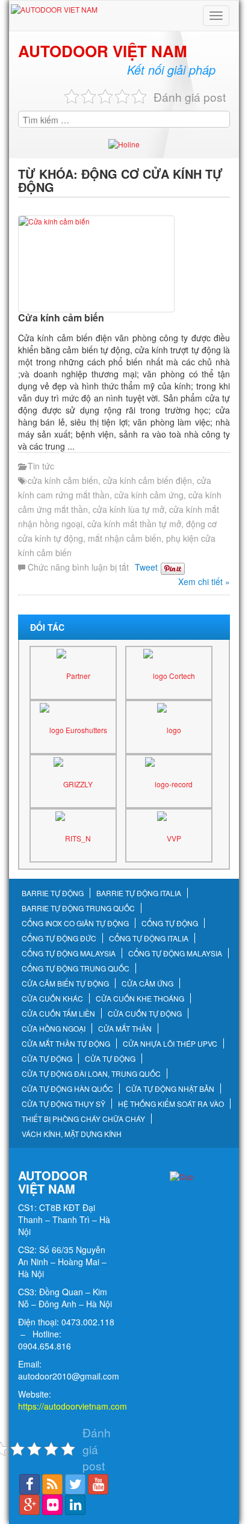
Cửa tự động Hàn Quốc (67, 1089)
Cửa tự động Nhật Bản (170, 1089)
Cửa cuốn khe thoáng (140, 998)
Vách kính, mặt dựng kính (72, 1134)
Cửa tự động (47, 1059)
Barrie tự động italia (138, 893)
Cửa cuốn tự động (145, 1013)
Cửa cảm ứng (147, 983)
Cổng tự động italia (148, 938)
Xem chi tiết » (204, 581)
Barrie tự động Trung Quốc (78, 908)
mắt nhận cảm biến (124, 538)
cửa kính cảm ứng (149, 495)
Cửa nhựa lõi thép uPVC (170, 1044)
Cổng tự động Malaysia (69, 953)
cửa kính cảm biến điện (147, 480)
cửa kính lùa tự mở (128, 509)
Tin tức (41, 466)
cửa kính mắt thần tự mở (134, 524)
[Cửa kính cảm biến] (124, 263)
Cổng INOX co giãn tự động (75, 923)
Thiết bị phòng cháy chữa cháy (83, 1119)
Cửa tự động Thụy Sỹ (63, 1104)
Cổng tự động (169, 923)
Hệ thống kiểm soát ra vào (171, 1104)
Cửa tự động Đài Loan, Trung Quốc (91, 1074)
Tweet (146, 567)
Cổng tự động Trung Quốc (75, 968)
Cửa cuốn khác (52, 998)
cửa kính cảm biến (63, 480)
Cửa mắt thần (125, 1028)
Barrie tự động (53, 893)
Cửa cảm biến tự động (65, 983)
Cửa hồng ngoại (53, 1028)
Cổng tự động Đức (59, 938)
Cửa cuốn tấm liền (58, 1013)
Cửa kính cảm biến (61, 317)
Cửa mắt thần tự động (66, 1044)
